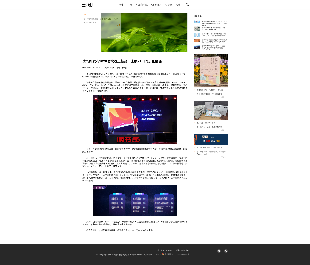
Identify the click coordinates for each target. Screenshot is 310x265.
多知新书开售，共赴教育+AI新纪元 (210, 89)
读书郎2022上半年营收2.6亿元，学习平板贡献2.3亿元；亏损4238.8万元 (214, 48)
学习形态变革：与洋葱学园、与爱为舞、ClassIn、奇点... (212, 152)
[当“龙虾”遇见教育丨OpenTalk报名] (211, 139)
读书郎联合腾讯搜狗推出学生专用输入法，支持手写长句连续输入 (214, 41)
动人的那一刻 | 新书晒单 (206, 122)
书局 (129, 4)
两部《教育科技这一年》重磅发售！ (210, 94)
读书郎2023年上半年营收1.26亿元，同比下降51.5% (214, 28)
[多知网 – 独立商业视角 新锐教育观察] (87, 4)
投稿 (178, 4)
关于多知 (160, 250)
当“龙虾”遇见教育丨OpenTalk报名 (209, 147)
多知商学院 (142, 4)
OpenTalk (156, 4)
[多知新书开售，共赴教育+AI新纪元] (211, 70)
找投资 (168, 4)
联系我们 (185, 250)
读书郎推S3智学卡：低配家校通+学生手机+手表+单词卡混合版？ (214, 34)
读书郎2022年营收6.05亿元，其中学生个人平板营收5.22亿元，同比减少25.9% (215, 23)
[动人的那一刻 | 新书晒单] (211, 110)
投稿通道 (177, 250)
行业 (121, 4)
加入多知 (169, 250)
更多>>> (224, 96)
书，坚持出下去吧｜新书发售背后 (209, 126)
